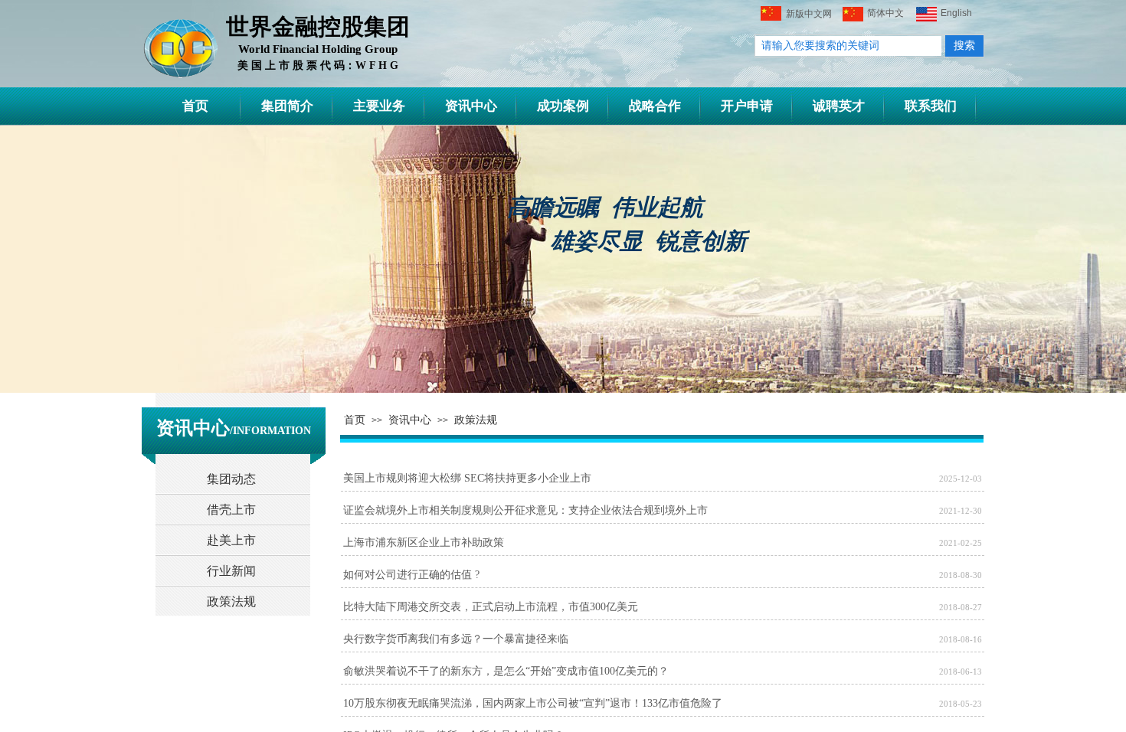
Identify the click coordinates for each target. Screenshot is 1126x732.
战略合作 (655, 106)
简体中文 (885, 13)
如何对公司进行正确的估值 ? (411, 574)
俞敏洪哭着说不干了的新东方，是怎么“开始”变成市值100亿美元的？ (506, 671)
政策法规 (475, 420)
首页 (195, 106)
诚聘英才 (839, 106)
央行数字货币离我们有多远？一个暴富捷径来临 (455, 639)
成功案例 (563, 106)
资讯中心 (471, 106)
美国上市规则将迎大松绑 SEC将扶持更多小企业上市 (467, 478)
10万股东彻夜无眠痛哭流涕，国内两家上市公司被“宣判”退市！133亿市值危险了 (532, 703)
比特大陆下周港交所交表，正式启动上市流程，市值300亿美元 (490, 607)
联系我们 (931, 106)
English (956, 13)
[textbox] (848, 46)
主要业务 (379, 106)
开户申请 (747, 106)
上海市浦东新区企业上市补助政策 (423, 542)
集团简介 (287, 106)
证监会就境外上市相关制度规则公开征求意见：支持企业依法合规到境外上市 (525, 510)
